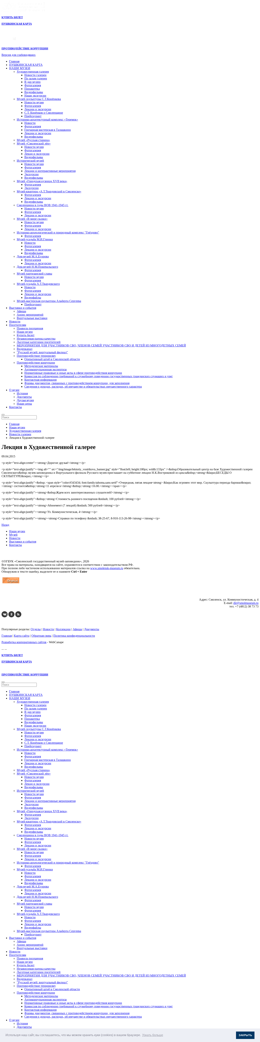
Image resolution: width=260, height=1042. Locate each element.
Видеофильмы (33, 92)
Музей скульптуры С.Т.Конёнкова (39, 99)
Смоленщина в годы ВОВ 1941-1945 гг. (42, 205)
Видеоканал (24, 349)
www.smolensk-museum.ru (106, 568)
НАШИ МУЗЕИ (19, 68)
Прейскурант (32, 116)
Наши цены (24, 403)
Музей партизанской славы (34, 273)
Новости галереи (35, 75)
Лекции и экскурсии (37, 109)
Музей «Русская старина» (33, 140)
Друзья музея (25, 400)
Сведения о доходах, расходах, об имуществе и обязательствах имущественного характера (83, 386)
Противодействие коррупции (36, 362)
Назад (5, 524)
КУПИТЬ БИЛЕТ (12, 17)
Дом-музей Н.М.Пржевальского (37, 266)
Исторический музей (30, 160)
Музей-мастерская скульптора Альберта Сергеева (49, 301)
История (22, 393)
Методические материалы (41, 366)
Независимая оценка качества (36, 338)
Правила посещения (30, 328)
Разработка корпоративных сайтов (24, 642)
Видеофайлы (32, 297)
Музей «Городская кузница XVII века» (42, 181)
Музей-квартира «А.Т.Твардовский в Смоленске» (49, 191)
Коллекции (63, 629)
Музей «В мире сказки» (32, 218)
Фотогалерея (32, 85)
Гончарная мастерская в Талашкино (47, 129)
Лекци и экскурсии (36, 153)
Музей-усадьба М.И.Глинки (35, 239)
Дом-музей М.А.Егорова (33, 256)
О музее (14, 390)
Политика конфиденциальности (74, 635)
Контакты (15, 407)
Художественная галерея (33, 71)
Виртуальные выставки (32, 318)
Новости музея (34, 102)
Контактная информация (40, 379)
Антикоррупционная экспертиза (45, 369)
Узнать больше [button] (152, 1035)
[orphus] (11, 583)
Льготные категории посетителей (39, 342)
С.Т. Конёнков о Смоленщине (43, 112)
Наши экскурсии (35, 95)
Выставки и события (22, 307)
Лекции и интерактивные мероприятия (50, 170)
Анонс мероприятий (30, 314)
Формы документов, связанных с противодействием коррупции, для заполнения (76, 383)
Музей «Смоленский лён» (34, 143)
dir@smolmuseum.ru (245, 603)
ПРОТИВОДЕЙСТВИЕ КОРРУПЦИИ (25, 48)
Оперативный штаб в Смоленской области (52, 359)
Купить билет (25, 335)
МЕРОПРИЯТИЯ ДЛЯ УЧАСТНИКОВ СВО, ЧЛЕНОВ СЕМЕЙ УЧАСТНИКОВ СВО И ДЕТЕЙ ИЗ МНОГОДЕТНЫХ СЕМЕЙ (101, 345)
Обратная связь (41, 635)
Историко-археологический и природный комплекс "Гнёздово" (58, 232)
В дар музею (32, 81)
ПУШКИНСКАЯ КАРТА (26, 64)
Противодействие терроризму (36, 355)
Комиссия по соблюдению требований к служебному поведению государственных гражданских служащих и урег (98, 376)
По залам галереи (35, 78)
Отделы (36, 629)
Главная (14, 61)
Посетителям (17, 325)
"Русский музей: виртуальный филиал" (42, 352)
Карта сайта (21, 635)
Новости (30, 123)
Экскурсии (31, 174)
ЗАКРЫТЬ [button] (245, 1035)
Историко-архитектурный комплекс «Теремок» (47, 119)
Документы (24, 396)
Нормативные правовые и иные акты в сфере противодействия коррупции (73, 372)
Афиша (21, 311)
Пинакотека (32, 88)
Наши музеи (25, 331)
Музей (13, 534)
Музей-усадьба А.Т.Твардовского (38, 283)
